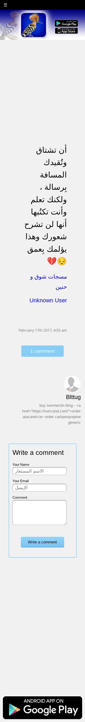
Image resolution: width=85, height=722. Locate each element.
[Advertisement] (42, 83)
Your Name (20, 464)
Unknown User (48, 300)
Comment (19, 497)
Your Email (20, 481)
